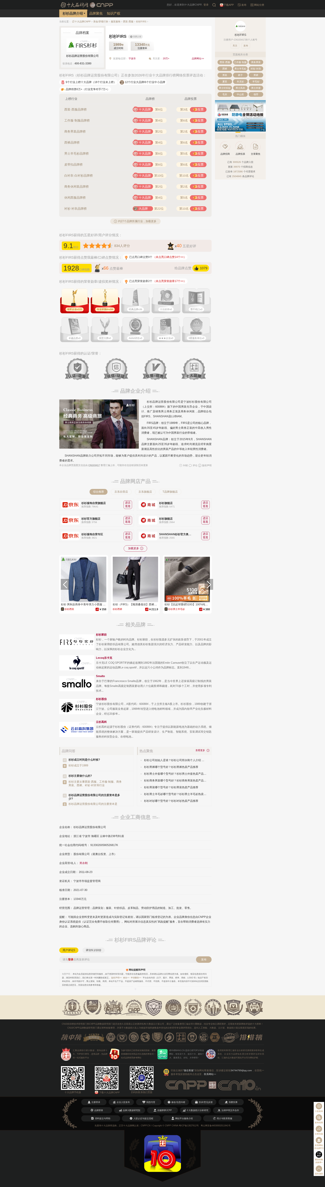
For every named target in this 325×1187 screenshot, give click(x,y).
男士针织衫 (225, 88)
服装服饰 (115, 21)
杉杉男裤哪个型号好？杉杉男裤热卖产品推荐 (171, 767)
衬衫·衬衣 (256, 68)
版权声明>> (116, 978)
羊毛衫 (255, 81)
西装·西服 (128, 21)
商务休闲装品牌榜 (76, 186)
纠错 (185, 465)
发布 (204, 959)
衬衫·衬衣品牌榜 (75, 208)
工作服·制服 (240, 62)
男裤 (256, 75)
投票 (201, 109)
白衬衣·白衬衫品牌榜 (78, 175)
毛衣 (224, 94)
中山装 (240, 94)
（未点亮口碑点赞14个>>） (169, 257)
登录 (206, 4)
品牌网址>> (198, 58)
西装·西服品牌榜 (75, 109)
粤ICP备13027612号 (189, 1125)
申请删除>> (136, 978)
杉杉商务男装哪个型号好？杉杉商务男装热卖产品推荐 (175, 780)
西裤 (224, 68)
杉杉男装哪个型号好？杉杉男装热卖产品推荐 (171, 787)
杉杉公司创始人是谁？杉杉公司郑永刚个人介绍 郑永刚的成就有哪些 (175, 760)
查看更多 (201, 750)
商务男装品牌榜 (75, 131)
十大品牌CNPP (83, 21)
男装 (224, 75)
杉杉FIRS (141, 21)
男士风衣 (240, 88)
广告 (263, 130)
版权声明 (206, 465)
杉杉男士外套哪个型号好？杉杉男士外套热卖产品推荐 (175, 773)
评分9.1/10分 (93, 950)
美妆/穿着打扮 (100, 21)
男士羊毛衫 (240, 68)
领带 (256, 94)
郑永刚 (84, 863)
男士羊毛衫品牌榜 (76, 153)
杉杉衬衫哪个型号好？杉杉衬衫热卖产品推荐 (171, 800)
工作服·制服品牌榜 (77, 120)
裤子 (240, 75)
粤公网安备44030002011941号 (216, 1125)
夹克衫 (240, 81)
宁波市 (132, 58)
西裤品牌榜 (72, 142)
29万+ (166, 58)
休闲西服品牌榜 (75, 197)
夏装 (224, 81)
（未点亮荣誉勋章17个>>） (169, 281)
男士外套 (256, 88)
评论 (194, 465)
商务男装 (256, 62)
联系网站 (210, 1074)
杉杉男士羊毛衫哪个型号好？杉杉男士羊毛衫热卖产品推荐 (175, 794)
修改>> (126, 978)
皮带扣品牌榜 (73, 164)
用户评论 (69, 950)
